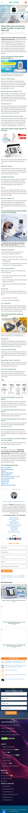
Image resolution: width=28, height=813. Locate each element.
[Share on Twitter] (13, 539)
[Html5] (15, 536)
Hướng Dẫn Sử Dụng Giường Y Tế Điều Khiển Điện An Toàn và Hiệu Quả (15, 661)
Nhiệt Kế (14, 520)
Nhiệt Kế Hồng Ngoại (7, 473)
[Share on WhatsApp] (8, 539)
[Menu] (2, 2)
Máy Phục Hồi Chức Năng (8, 485)
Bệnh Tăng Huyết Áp (11, 670)
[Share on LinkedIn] (20, 539)
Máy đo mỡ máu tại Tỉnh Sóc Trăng (14, 679)
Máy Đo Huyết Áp (6, 467)
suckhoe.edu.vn (12, 731)
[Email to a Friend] (15, 539)
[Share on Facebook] (10, 539)
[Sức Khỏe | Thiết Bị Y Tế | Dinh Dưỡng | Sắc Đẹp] (14, 2)
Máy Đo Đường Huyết (14, 519)
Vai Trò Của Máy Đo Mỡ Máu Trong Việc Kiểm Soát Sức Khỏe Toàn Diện (15, 666)
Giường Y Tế (4, 483)
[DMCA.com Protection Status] (8, 738)
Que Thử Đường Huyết (14, 526)
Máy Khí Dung (14, 527)
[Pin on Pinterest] (18, 539)
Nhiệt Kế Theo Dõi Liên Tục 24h (14, 524)
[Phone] (13, 536)
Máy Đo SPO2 (14, 529)
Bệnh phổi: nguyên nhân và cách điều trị (15, 675)
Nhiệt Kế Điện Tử (14, 523)
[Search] (26, 2)
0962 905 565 (10, 728)
